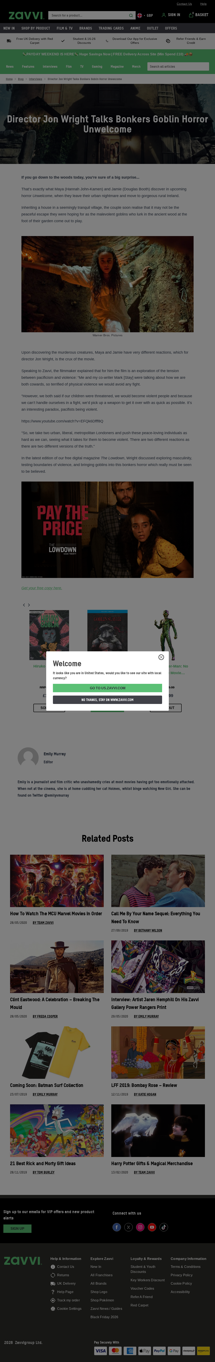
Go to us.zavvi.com (107, 688)
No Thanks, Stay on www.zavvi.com (107, 700)
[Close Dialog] (161, 657)
